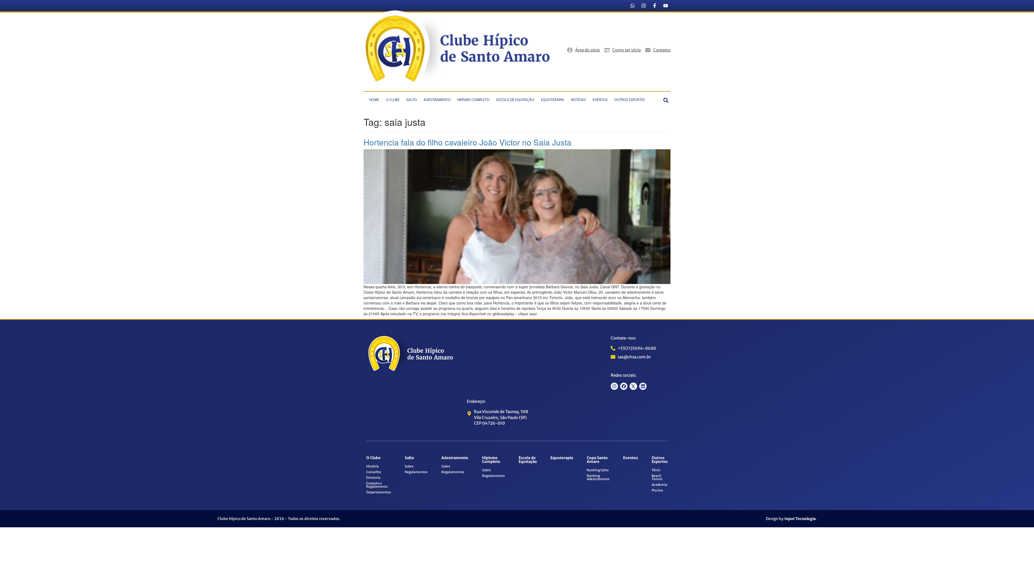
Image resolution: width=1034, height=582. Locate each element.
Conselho (373, 472)
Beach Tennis (657, 477)
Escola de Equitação (515, 100)
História (372, 466)
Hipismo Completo (473, 100)
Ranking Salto (598, 470)
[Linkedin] (643, 386)
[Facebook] (623, 386)
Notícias (578, 100)
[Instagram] (643, 6)
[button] (666, 100)
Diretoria (373, 478)
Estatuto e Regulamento (376, 485)
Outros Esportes (629, 100)
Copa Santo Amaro (597, 459)
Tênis (656, 470)
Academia (659, 485)
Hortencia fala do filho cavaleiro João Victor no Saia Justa (467, 142)
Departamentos (378, 492)
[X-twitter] (633, 386)
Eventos (600, 100)
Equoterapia (552, 100)
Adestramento (437, 100)
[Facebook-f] (654, 6)
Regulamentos (416, 472)
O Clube (393, 100)
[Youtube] (665, 6)
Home (374, 100)
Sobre (409, 466)
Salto (411, 100)
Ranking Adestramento (598, 477)
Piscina (657, 490)
